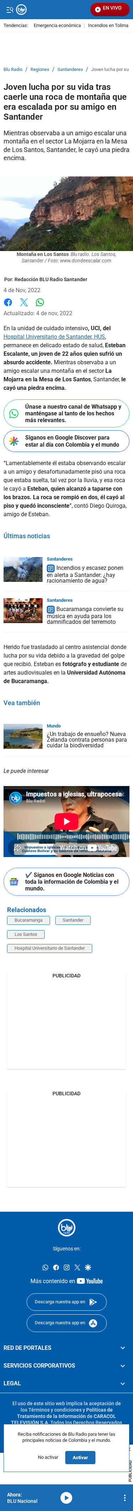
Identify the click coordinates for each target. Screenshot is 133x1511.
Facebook (8, 306)
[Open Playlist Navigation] (125, 1497)
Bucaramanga (29, 920)
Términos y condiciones (55, 1410)
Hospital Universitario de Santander (50, 948)
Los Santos (26, 934)
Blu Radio (13, 69)
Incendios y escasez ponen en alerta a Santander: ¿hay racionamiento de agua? (85, 574)
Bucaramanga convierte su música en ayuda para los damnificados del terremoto (85, 615)
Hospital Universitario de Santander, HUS (54, 336)
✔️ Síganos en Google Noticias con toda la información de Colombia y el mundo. (71, 882)
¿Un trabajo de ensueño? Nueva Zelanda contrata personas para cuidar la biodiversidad (87, 740)
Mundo (54, 726)
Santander (73, 920)
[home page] (66, 1228)
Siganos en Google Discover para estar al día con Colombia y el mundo (72, 441)
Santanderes (70, 69)
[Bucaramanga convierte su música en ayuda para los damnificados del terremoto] (23, 610)
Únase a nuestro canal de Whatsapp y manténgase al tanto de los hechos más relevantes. (73, 413)
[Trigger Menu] (10, 9)
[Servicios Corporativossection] (123, 1366)
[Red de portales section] (123, 1348)
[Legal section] (123, 1383)
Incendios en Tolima (108, 25)
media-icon (66, 1498)
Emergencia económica (57, 25)
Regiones (40, 69)
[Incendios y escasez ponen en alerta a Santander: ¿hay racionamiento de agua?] (23, 569)
